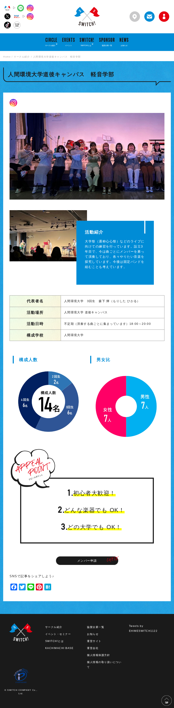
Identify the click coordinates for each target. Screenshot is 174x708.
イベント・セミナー (58, 634)
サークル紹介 (53, 627)
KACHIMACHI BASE (59, 648)
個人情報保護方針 (98, 655)
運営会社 (92, 648)
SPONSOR (107, 41)
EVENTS (68, 41)
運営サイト (94, 641)
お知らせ (92, 634)
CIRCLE (51, 41)
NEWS (124, 41)
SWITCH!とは (54, 641)
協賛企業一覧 (95, 627)
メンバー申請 (87, 560)
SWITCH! (87, 41)
